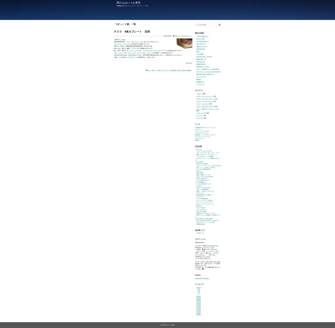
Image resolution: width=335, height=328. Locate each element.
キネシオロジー (200, 138)
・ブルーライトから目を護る (204, 176)
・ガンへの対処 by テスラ (203, 184)
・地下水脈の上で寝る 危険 (203, 218)
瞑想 (197, 51)
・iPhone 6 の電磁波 (201, 164)
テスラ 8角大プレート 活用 (132, 31)
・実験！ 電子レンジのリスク (205, 191)
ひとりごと (199, 115)
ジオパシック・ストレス (121, 44)
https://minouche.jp (212, 245)
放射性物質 (131, 55)
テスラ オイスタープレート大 (151, 50)
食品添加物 (123, 55)
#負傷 (183, 70)
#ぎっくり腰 (156, 70)
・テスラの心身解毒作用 (202, 169)
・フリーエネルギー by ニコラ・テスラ (207, 153)
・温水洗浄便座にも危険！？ (204, 195)
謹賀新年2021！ (201, 64)
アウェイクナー (201, 77)
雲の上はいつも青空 (128, 2)
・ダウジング (199, 193)
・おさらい (198, 149)
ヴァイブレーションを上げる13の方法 (208, 71)
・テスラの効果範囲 (201, 198)
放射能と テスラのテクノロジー (205, 135)
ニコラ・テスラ (201, 113)
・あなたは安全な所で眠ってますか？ (207, 220)
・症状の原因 (199, 173)
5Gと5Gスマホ (201, 44)
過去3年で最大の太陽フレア (205, 74)
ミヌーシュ (199, 118)
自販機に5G (200, 82)
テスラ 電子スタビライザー (205, 106)
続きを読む (189, 63)
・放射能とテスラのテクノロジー (205, 213)
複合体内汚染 (200, 49)
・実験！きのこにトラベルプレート (206, 154)
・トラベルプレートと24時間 (204, 156)
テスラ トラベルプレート (183, 36)
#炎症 (179, 70)
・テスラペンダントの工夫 (203, 151)
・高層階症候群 (200, 224)
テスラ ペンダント (202, 104)
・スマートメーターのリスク (204, 202)
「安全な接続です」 (202, 36)
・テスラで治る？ (200, 207)
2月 (199, 291)
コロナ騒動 (199, 54)
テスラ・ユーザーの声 (202, 131)
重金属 (198, 79)
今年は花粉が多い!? (202, 41)
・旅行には (198, 171)
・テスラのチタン (200, 209)
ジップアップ (200, 84)
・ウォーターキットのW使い (204, 200)
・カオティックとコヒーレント (205, 204)
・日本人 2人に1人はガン (203, 187)
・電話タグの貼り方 (201, 178)
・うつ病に (198, 186)
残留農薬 (116, 55)
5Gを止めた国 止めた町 (204, 56)
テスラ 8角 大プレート (133, 41)
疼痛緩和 (188, 70)
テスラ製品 (122, 39)
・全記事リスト (200, 233)
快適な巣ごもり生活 (202, 66)
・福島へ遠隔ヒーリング (202, 175)
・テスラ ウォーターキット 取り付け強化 (208, 165)
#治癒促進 (173, 70)
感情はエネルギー (202, 46)
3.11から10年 (200, 39)
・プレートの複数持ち (202, 189)
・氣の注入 (198, 206)
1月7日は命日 (200, 61)
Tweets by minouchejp (202, 278)
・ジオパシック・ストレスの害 (205, 222)
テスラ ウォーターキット (204, 96)
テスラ (199, 94)
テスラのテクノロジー (202, 133)
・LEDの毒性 (199, 162)
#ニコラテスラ (165, 70)
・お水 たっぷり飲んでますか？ (205, 167)
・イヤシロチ (199, 196)
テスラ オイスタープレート (205, 99)
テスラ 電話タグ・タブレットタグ (207, 109)
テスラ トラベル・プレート (145, 53)
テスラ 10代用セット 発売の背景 (207, 69)
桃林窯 (197, 140)
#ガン (149, 70)
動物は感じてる (201, 59)
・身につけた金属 (200, 211)
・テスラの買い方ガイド (202, 180)
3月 (199, 289)
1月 (199, 293)
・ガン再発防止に (200, 182)
